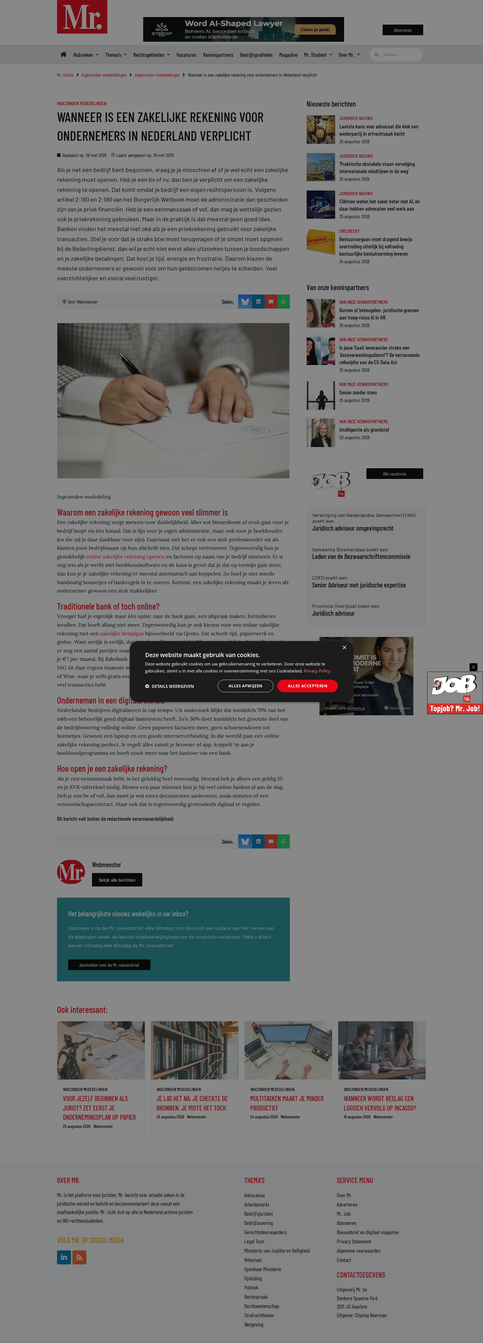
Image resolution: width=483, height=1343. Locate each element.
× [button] (344, 647)
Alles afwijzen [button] (245, 685)
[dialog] (241, 671)
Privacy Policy (317, 670)
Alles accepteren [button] (307, 685)
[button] (169, 686)
